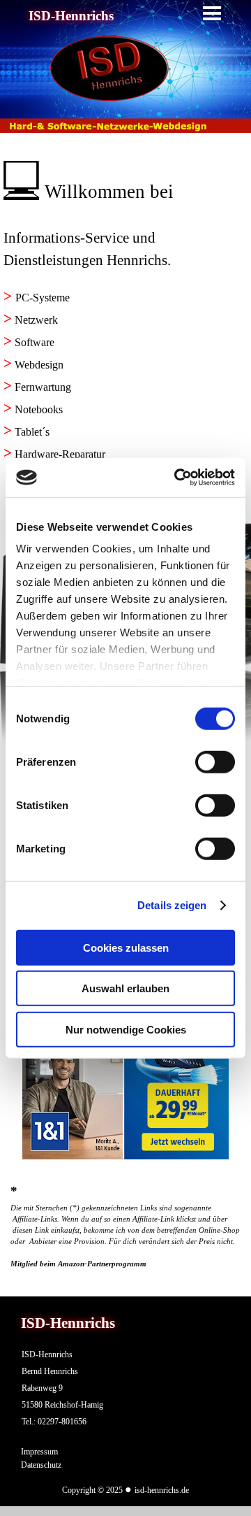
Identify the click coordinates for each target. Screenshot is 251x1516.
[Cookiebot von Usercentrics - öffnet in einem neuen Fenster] (177, 478)
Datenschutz (41, 1465)
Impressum (39, 1452)
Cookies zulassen (126, 947)
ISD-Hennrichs (71, 15)
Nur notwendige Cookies (126, 1029)
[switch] (215, 761)
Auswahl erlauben (125, 988)
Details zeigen (171, 905)
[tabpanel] (125, 183)
